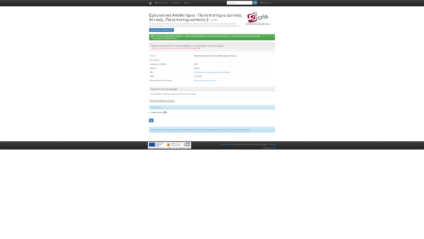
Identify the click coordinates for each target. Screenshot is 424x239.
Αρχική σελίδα (162, 3)
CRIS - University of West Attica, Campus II (167, 36)
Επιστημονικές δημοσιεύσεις (165, 38)
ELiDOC (273, 148)
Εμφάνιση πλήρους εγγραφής (162, 101)
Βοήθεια (187, 3)
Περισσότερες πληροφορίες (161, 30)
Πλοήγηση (176, 3)
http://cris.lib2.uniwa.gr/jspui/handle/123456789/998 (212, 72)
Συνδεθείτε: (267, 3)
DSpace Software (227, 144)
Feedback (272, 144)
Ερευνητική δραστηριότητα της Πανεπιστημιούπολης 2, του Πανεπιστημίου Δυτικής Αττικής (222, 36)
